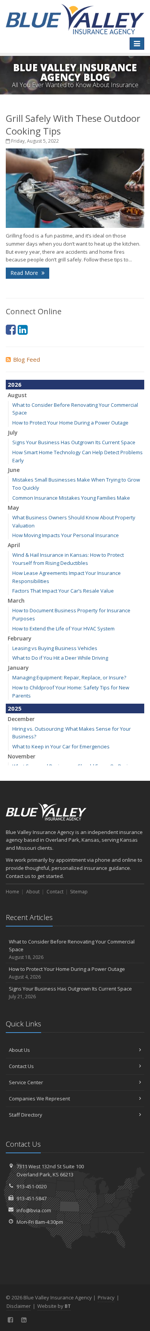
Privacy (106, 1297)
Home (12, 891)
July (13, 432)
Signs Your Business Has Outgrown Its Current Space (73, 442)
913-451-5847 (32, 1198)
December (21, 719)
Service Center (26, 1082)
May (13, 507)
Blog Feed (26, 359)
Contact (55, 891)
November (21, 756)
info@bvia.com (34, 1210)
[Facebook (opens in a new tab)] (11, 329)
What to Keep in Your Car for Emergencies (61, 746)
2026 (15, 384)
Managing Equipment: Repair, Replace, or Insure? (69, 677)
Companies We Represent (39, 1098)
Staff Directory (25, 1114)
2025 (15, 708)
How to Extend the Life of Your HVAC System (63, 628)
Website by (54, 1305)
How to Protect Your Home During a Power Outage (70, 422)
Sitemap (79, 891)
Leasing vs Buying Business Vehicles (54, 648)
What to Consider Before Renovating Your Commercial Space (72, 949)
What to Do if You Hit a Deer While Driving (60, 657)
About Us (19, 1049)
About (33, 891)
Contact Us (21, 1066)
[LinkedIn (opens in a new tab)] (23, 329)
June (14, 469)
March (16, 600)
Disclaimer (19, 1305)
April (14, 545)
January (18, 667)
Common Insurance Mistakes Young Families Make (71, 497)
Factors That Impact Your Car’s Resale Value (63, 590)
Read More (25, 272)
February (20, 638)
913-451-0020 (32, 1186)
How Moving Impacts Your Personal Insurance (65, 535)
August (17, 395)
